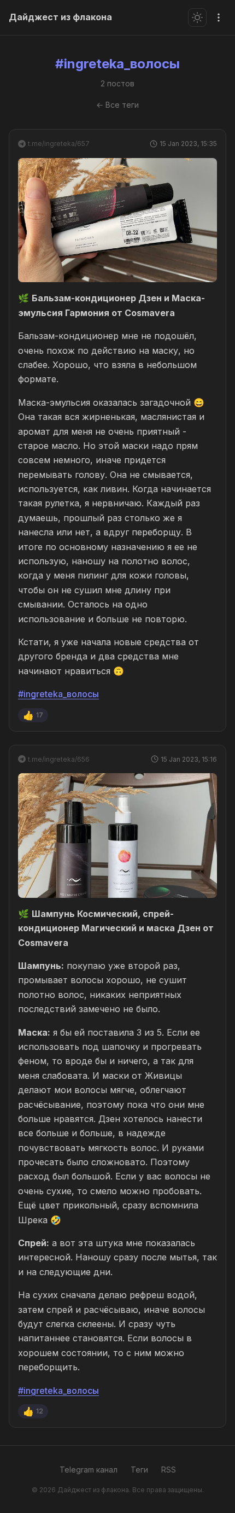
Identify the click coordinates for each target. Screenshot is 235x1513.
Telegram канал (89, 1469)
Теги (139, 1469)
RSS (168, 1469)
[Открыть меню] (218, 17)
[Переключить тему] (197, 17)
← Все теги (117, 104)
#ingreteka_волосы (58, 693)
